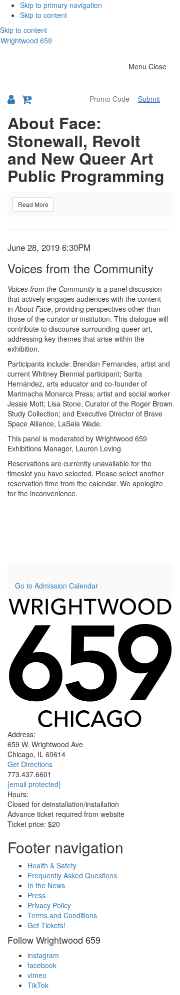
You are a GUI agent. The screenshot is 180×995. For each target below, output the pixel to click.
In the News (46, 885)
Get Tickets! (47, 925)
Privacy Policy (49, 905)
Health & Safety (52, 865)
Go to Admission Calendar (56, 586)
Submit (149, 99)
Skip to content (43, 15)
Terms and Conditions (62, 915)
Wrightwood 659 (26, 40)
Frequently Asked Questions (72, 875)
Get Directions (30, 764)
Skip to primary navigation (61, 5)
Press (37, 895)
